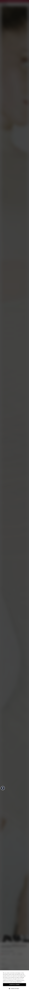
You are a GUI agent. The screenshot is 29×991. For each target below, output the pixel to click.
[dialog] (14, 980)
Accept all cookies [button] (14, 984)
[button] (14, 988)
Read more (19, 981)
